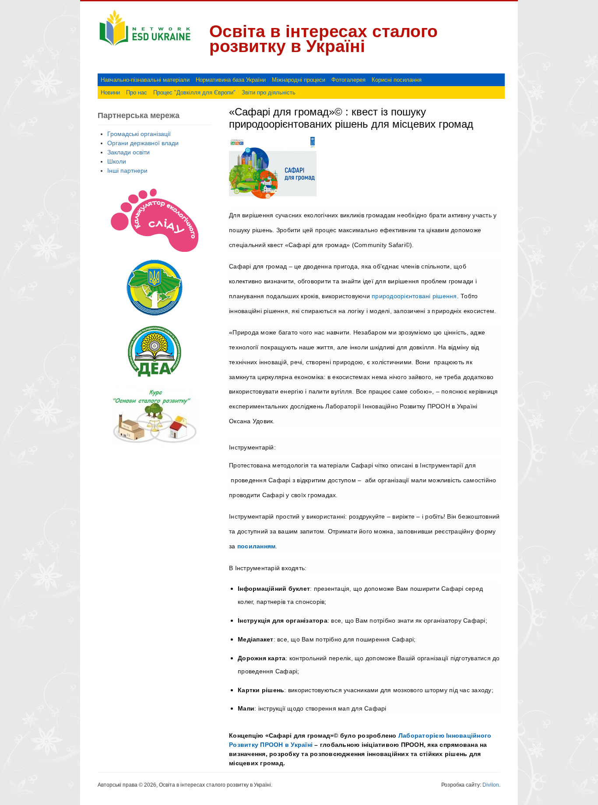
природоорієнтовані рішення (414, 296)
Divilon (490, 785)
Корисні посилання (397, 80)
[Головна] (145, 46)
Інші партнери (127, 170)
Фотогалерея (348, 80)
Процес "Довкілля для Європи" (194, 92)
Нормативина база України (231, 80)
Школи (116, 161)
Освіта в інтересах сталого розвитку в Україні (323, 39)
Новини (110, 92)
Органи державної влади (143, 142)
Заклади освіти (128, 152)
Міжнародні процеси (298, 80)
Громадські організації (139, 133)
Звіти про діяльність (268, 92)
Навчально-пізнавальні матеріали (145, 80)
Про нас (136, 92)
